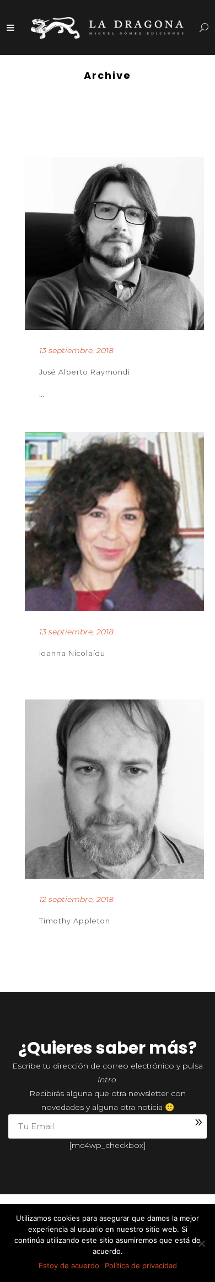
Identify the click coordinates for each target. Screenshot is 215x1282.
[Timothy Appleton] (114, 789)
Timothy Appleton (74, 921)
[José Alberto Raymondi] (114, 243)
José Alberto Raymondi (84, 372)
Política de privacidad (141, 1265)
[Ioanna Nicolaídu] (114, 521)
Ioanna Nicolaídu (72, 653)
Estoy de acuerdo (69, 1265)
